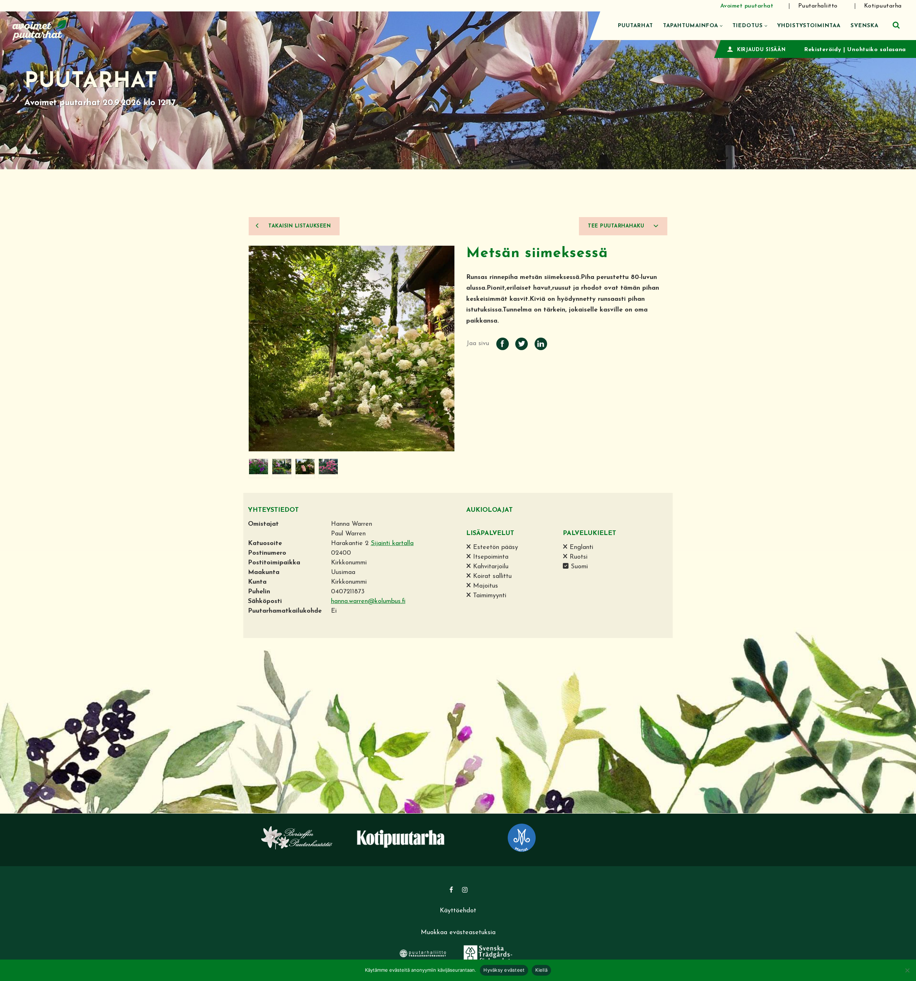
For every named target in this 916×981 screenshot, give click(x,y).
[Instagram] (465, 890)
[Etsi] (896, 25)
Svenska (864, 26)
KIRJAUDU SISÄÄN (761, 50)
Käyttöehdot (458, 911)
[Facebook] (451, 890)
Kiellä (541, 970)
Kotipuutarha (883, 6)
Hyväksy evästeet (504, 970)
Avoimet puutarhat (747, 6)
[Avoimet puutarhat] (39, 29)
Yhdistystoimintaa (809, 26)
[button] (721, 26)
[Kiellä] (907, 970)
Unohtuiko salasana (876, 50)
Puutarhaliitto (818, 6)
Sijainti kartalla (392, 543)
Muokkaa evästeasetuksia (458, 933)
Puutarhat (635, 26)
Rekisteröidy (822, 50)
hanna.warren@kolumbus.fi (368, 601)
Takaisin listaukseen (299, 226)
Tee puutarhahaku (617, 226)
